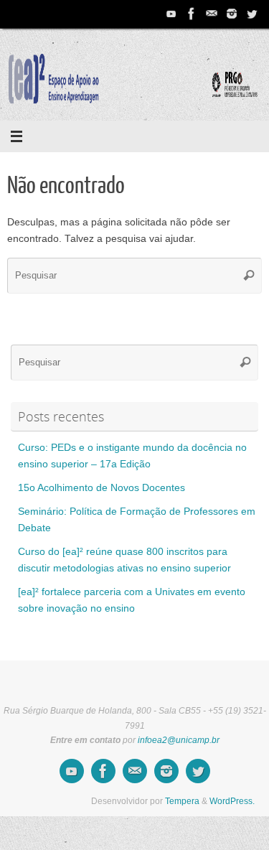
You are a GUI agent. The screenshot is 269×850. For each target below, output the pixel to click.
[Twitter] (252, 14)
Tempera (182, 801)
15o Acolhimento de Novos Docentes (101, 487)
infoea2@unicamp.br (179, 740)
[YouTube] (171, 14)
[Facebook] (191, 14)
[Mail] (212, 14)
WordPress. (232, 801)
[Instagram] (232, 14)
